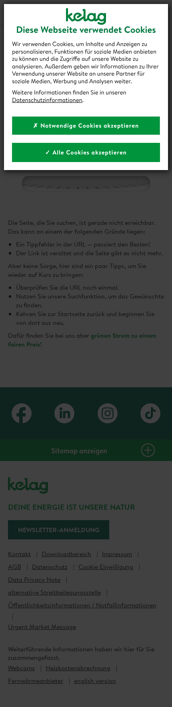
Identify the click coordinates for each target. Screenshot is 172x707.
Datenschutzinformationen (47, 100)
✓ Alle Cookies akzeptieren (86, 152)
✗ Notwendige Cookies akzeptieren (86, 125)
